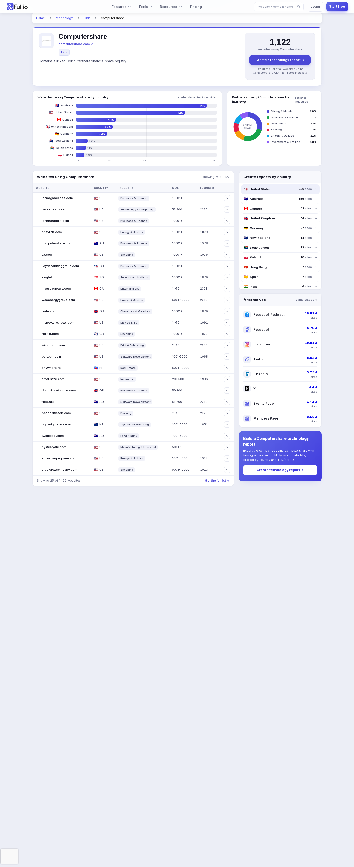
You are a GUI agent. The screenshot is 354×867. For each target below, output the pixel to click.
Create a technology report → (280, 60)
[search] (298, 6)
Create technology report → (280, 470)
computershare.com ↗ (76, 44)
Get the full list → (217, 480)
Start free (337, 6)
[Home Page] (33, 6)
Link (64, 52)
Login (315, 6)
